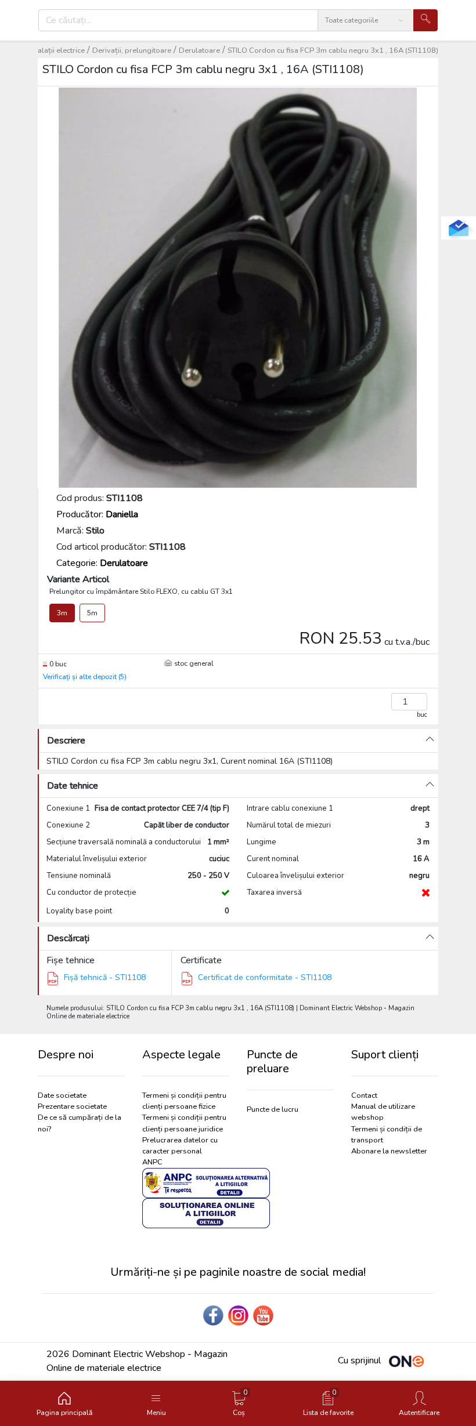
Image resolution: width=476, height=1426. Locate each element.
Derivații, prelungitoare (131, 50)
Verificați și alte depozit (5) (85, 676)
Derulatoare (199, 50)
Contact (364, 1095)
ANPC (152, 1162)
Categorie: (102, 563)
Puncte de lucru (272, 1109)
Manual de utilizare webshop (383, 1112)
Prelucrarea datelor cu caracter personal (180, 1145)
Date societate (62, 1095)
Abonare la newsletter (389, 1151)
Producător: (97, 514)
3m (62, 613)
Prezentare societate (72, 1106)
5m (92, 613)
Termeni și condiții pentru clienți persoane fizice (184, 1101)
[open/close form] (458, 228)
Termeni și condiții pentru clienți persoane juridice (184, 1123)
